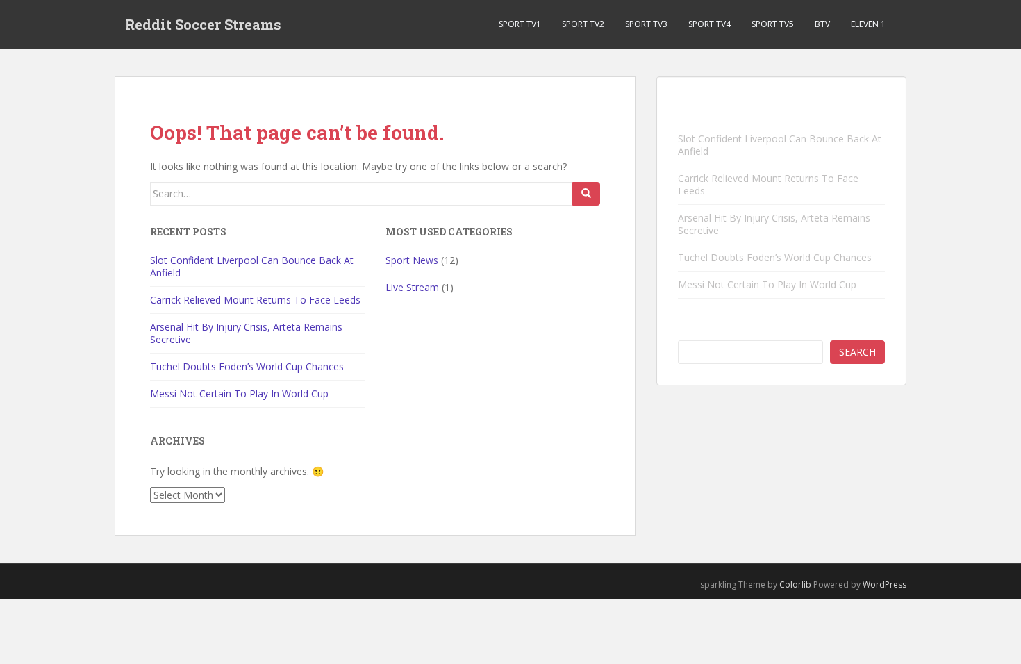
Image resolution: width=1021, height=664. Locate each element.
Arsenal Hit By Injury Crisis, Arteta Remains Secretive (246, 333)
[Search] (586, 194)
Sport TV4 (709, 24)
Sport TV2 (583, 24)
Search (857, 351)
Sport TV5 (773, 24)
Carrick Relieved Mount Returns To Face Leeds (255, 299)
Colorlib (795, 584)
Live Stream (412, 287)
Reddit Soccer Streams (203, 24)
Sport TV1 (520, 24)
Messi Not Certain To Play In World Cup (239, 393)
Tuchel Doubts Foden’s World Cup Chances (247, 366)
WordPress (884, 584)
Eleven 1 (868, 24)
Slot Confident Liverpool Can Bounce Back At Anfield (252, 266)
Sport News (411, 260)
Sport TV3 (646, 24)
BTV (822, 24)
